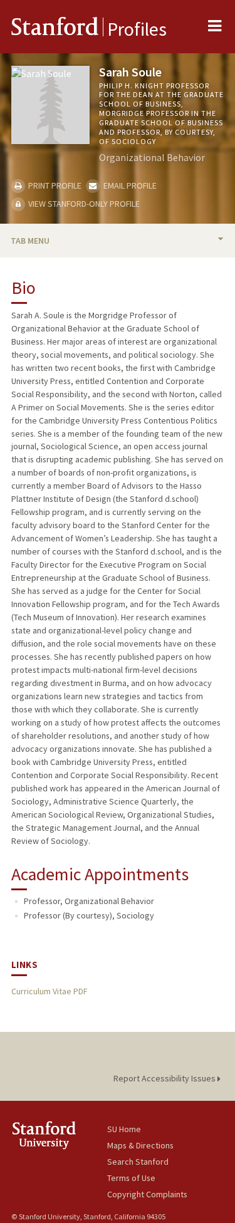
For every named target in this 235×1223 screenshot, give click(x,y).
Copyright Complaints (147, 1194)
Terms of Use (131, 1178)
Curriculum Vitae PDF (49, 991)
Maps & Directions (140, 1145)
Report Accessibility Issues (165, 1078)
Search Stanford (138, 1161)
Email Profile (129, 185)
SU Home (124, 1129)
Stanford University (59, 1135)
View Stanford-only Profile (83, 203)
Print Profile (53, 185)
